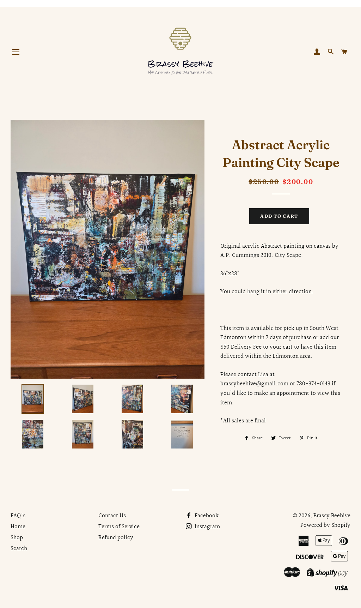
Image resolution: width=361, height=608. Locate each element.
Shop (17, 537)
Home (18, 526)
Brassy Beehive (331, 515)
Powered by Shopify (325, 525)
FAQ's (18, 515)
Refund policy (115, 537)
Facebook (206, 515)
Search (19, 548)
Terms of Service (119, 526)
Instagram (206, 526)
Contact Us (112, 515)
